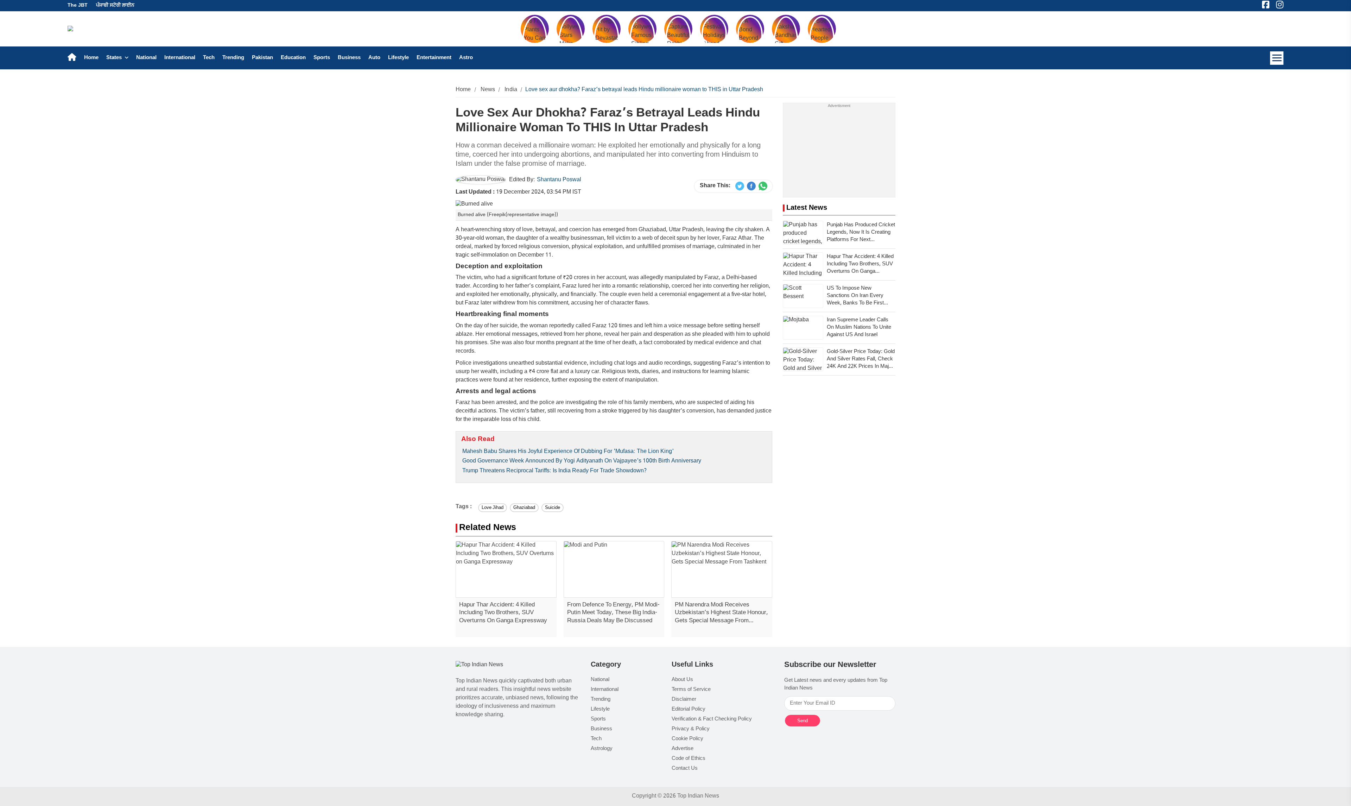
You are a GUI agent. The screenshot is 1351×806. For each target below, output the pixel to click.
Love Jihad (492, 508)
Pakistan (262, 58)
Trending (233, 58)
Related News (487, 528)
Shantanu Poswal (559, 180)
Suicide (552, 508)
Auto (374, 58)
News (488, 90)
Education (293, 58)
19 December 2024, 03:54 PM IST (518, 192)
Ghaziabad (524, 508)
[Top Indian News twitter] (739, 186)
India (511, 90)
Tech (209, 58)
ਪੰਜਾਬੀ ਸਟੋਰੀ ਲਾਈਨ (115, 5)
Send (802, 720)
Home (91, 58)
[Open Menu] (1276, 58)
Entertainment (434, 58)
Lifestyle (398, 58)
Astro (466, 58)
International (179, 58)
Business (349, 58)
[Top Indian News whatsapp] (763, 186)
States (114, 58)
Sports (321, 58)
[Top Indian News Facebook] (751, 186)
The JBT (78, 5)
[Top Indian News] (479, 665)
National (146, 58)
